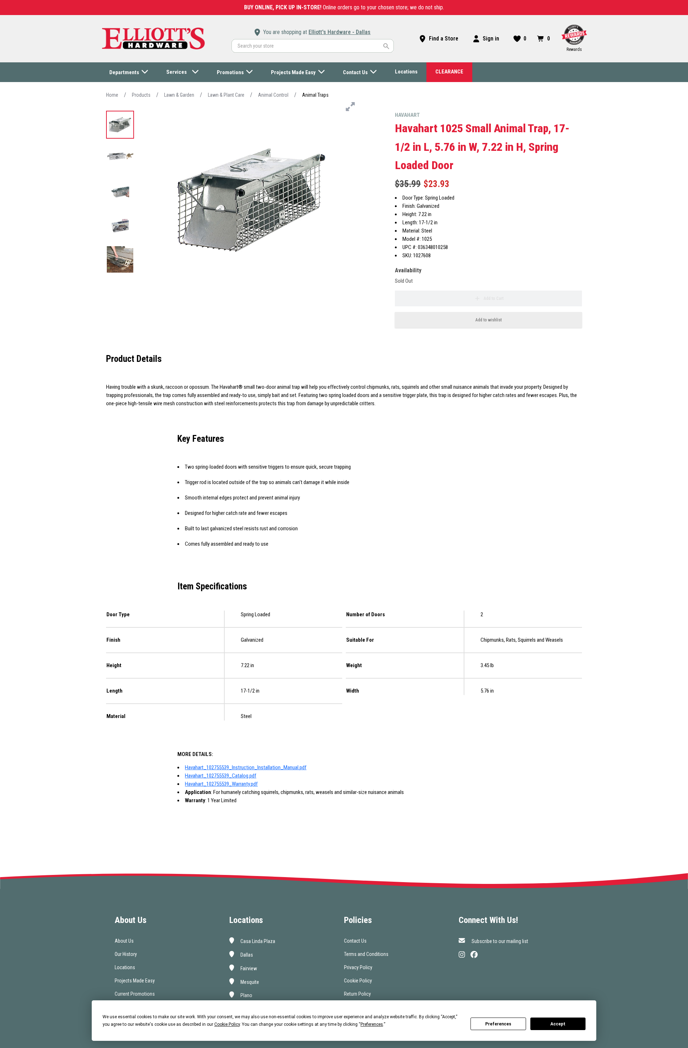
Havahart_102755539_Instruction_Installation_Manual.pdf (245, 767)
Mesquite (249, 982)
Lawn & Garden (179, 95)
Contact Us (355, 941)
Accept (557, 1024)
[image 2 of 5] (120, 158)
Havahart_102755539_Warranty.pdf (221, 784)
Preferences (498, 1024)
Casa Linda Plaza (257, 941)
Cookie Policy (358, 981)
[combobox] (312, 45)
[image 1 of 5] (120, 125)
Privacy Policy (358, 967)
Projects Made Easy (135, 981)
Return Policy (357, 994)
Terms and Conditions (366, 954)
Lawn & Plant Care (226, 95)
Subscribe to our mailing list (499, 941)
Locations (125, 967)
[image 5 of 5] (120, 259)
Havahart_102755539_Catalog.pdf (220, 775)
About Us (124, 941)
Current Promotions (135, 994)
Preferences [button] (371, 1024)
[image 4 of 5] (120, 226)
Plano (245, 995)
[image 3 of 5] (120, 192)
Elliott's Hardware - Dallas (340, 32)
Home (112, 95)
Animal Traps (315, 95)
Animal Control (273, 95)
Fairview (248, 968)
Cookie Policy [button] (227, 1024)
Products (141, 95)
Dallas (246, 955)
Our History (126, 954)
